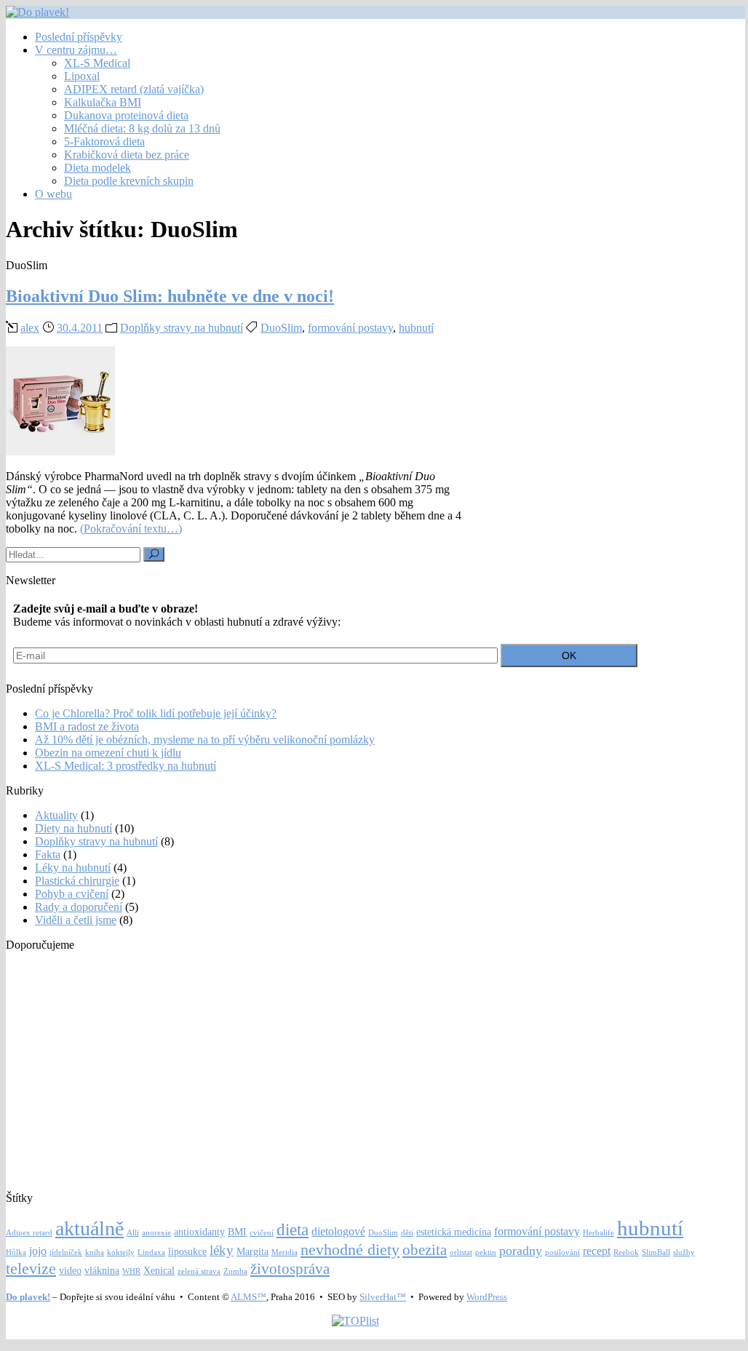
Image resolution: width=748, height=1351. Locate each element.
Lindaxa (151, 1252)
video (70, 1270)
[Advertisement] (355, 1065)
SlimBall (656, 1252)
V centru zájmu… (76, 50)
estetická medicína (453, 1232)
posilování (562, 1252)
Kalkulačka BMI (102, 102)
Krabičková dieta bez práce (126, 154)
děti (407, 1233)
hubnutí (416, 328)
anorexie (156, 1233)
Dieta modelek (97, 168)
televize (31, 1268)
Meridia (284, 1252)
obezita (424, 1250)
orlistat (461, 1252)
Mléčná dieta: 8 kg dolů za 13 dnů (142, 128)
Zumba (235, 1271)
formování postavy (350, 328)
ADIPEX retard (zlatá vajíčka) (134, 89)
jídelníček (65, 1252)
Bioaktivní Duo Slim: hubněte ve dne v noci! (170, 296)
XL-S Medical (97, 63)
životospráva (290, 1269)
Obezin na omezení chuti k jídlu (108, 752)
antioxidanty (199, 1232)
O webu (53, 194)
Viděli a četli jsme (75, 920)
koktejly (121, 1252)
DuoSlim (281, 328)
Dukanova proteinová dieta (126, 115)
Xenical (159, 1270)
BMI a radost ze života (87, 726)
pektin (485, 1252)
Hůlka (16, 1252)
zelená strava (199, 1271)
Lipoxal (82, 76)
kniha (94, 1252)
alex (29, 328)
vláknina (101, 1270)
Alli (133, 1233)
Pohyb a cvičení (71, 894)
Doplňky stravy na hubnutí (181, 328)
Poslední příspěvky (78, 37)
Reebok (626, 1252)
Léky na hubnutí (73, 867)
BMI (237, 1232)
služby (684, 1252)
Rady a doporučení (78, 907)
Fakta (47, 854)
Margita (252, 1251)
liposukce (187, 1251)
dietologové (338, 1231)
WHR (131, 1271)
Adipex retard (29, 1233)
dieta (292, 1229)
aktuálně (89, 1228)
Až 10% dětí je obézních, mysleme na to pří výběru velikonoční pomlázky (205, 739)
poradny (520, 1250)
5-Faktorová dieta (104, 141)
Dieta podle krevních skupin (129, 181)
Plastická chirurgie (77, 880)
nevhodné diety (350, 1249)
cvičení (262, 1233)
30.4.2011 (80, 328)
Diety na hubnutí (73, 828)
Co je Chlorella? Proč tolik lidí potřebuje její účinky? (155, 713)
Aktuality (56, 815)
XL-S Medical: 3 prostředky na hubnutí (125, 766)
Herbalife (598, 1233)
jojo (38, 1251)
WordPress (486, 1296)
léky (222, 1250)
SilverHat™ (382, 1296)
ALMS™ (248, 1296)
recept (596, 1251)
